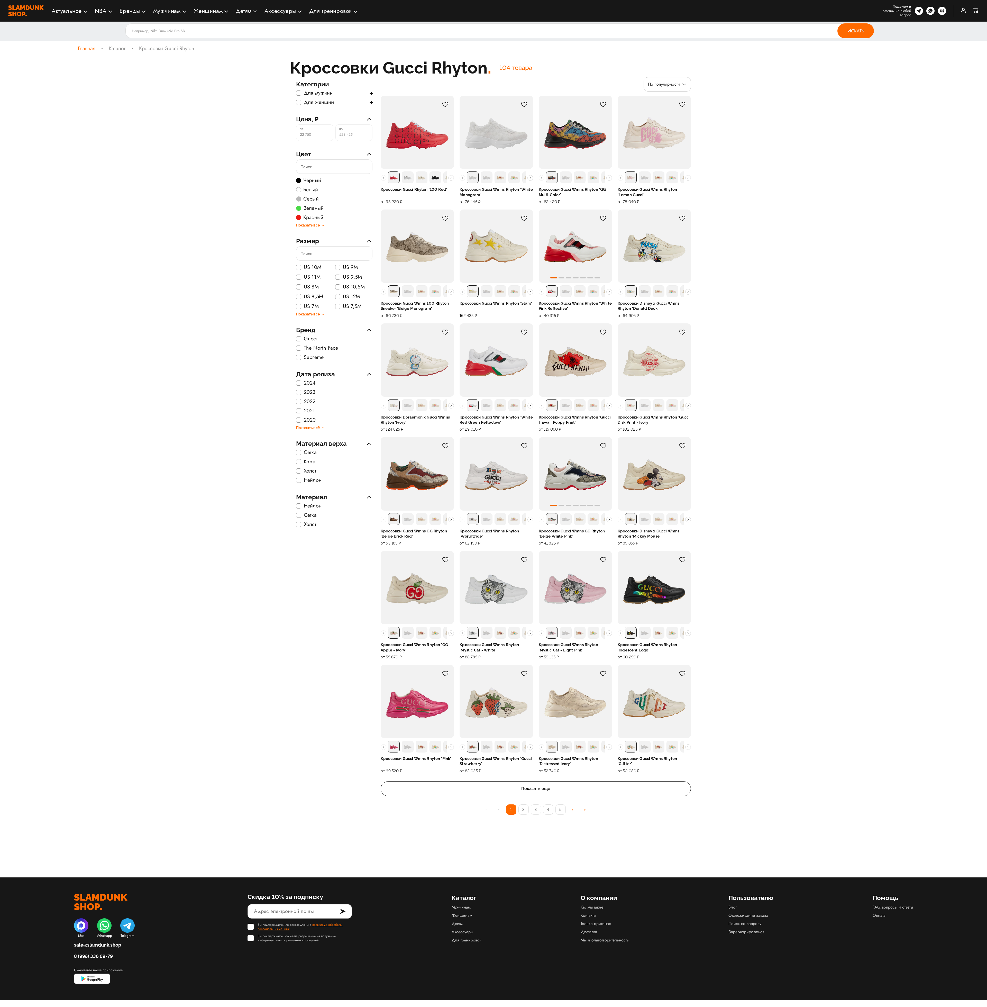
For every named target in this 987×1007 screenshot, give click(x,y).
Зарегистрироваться (746, 932)
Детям (243, 11)
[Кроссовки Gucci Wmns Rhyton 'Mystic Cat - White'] (496, 587)
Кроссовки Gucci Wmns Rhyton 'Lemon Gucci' (647, 192)
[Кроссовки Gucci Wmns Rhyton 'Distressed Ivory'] (575, 701)
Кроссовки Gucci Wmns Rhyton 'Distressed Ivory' (568, 761)
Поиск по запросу (744, 924)
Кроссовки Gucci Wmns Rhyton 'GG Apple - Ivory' (414, 647)
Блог (732, 907)
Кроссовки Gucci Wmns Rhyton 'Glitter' (647, 761)
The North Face (321, 348)
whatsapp (930, 11)
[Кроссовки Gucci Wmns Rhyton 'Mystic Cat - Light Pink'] (575, 587)
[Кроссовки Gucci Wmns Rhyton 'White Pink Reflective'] (575, 246)
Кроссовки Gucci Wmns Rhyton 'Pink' (416, 758)
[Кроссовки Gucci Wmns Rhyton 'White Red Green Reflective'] (496, 360)
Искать (855, 31)
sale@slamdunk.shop (97, 945)
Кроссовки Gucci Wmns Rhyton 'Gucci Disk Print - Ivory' (654, 420)
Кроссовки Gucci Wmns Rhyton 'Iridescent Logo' (647, 647)
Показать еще (536, 788)
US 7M (311, 306)
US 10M (312, 267)
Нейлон (313, 480)
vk (942, 11)
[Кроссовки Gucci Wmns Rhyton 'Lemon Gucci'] (654, 132)
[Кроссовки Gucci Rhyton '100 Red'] (417, 132)
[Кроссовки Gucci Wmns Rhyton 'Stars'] (496, 246)
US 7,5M (352, 306)
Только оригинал (596, 924)
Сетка (310, 452)
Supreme (314, 357)
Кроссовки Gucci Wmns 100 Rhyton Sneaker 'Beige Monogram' (415, 306)
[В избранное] (445, 104)
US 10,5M (354, 287)
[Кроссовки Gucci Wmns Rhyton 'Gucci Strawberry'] (496, 701)
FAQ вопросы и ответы (893, 907)
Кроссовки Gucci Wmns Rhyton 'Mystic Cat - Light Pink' (568, 647)
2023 (310, 392)
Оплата (879, 915)
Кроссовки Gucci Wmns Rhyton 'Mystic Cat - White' (489, 647)
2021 (309, 410)
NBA (101, 11)
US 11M (312, 277)
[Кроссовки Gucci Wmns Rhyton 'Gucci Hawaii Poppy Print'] (575, 360)
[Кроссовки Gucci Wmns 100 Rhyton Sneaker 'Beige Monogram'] (417, 246)
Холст (310, 471)
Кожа (310, 461)
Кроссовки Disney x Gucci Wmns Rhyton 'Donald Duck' (649, 306)
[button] (553, 277)
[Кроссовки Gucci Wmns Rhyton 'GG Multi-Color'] (575, 132)
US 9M (350, 267)
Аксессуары (280, 11)
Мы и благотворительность (605, 940)
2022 (310, 401)
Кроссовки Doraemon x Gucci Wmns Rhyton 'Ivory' (415, 420)
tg (919, 11)
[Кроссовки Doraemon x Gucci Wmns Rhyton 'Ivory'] (417, 360)
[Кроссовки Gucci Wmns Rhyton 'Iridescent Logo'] (654, 587)
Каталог (117, 48)
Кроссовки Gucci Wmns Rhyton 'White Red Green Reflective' (496, 420)
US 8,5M (313, 296)
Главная (86, 48)
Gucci (310, 338)
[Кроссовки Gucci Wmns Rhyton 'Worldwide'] (496, 473)
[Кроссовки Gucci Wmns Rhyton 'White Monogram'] (496, 132)
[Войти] (963, 10)
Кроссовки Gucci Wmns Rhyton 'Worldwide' (489, 534)
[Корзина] (976, 10)
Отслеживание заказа (748, 915)
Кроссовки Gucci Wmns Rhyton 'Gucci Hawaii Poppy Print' (575, 420)
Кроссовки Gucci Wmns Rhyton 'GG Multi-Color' (572, 192)
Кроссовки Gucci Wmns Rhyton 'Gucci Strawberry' (496, 761)
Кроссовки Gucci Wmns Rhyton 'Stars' (496, 303)
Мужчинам (167, 11)
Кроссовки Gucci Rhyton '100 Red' (414, 189)
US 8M (311, 287)
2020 (310, 420)
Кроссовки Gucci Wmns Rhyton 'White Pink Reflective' (575, 306)
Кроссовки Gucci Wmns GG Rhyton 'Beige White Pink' (572, 534)
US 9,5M (352, 277)
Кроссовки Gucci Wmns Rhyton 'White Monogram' (496, 192)
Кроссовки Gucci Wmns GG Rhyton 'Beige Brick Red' (414, 534)
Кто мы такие (592, 907)
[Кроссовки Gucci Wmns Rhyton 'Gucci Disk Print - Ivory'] (654, 360)
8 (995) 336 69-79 (93, 956)
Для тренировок (330, 11)
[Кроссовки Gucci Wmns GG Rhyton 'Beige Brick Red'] (417, 473)
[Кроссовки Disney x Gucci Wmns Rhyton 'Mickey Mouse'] (654, 473)
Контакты (588, 915)
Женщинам (208, 11)
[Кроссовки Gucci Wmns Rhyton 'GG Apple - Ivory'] (417, 587)
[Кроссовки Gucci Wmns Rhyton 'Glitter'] (654, 701)
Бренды (130, 11)
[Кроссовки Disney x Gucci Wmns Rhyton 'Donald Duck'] (654, 246)
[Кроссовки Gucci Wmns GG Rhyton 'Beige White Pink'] (575, 473)
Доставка (589, 932)
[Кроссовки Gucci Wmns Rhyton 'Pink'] (417, 701)
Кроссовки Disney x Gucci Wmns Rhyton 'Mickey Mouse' (649, 534)
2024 (310, 383)
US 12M (351, 296)
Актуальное (67, 11)
